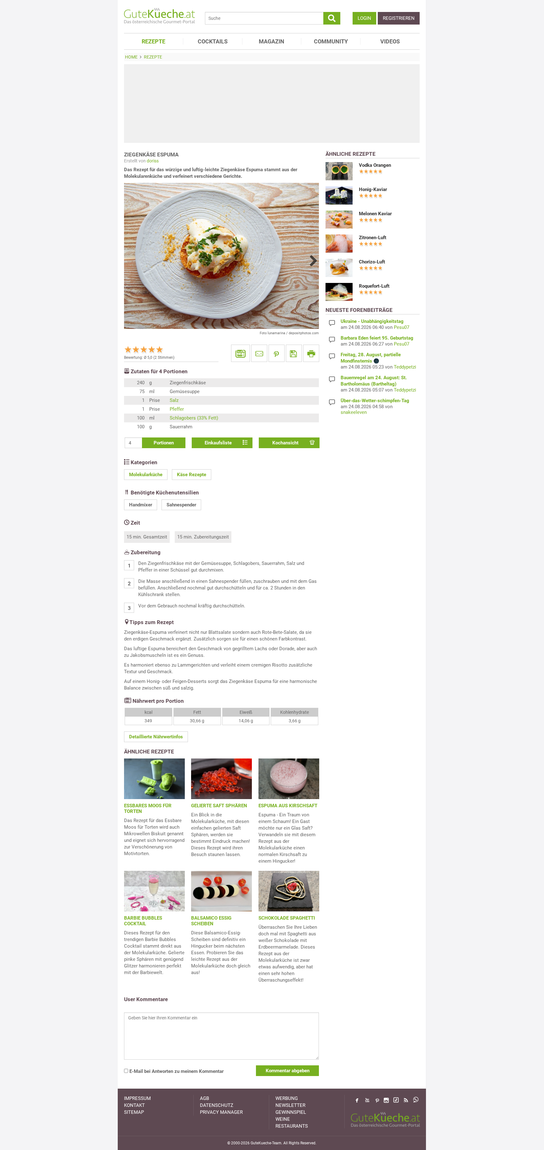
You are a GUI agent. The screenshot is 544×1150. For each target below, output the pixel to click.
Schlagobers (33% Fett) (194, 418)
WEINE (282, 1119)
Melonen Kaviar (375, 214)
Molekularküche (145, 474)
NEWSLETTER (290, 1105)
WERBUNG (286, 1098)
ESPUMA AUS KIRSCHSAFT (287, 806)
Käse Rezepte (191, 474)
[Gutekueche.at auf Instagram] (386, 1100)
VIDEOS (390, 41)
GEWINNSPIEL (290, 1112)
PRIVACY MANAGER (221, 1112)
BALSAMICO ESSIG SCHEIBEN (211, 921)
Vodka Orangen (375, 165)
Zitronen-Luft (372, 237)
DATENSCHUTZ (216, 1105)
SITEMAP (134, 1112)
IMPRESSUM (137, 1098)
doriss (153, 160)
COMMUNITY (331, 41)
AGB (204, 1098)
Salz (174, 400)
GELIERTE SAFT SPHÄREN (219, 806)
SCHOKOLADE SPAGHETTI (286, 918)
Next (311, 260)
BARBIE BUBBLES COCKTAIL (143, 921)
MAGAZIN (271, 41)
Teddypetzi (405, 367)
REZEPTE (153, 41)
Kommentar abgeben (287, 1071)
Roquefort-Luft (374, 286)
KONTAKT (134, 1105)
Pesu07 (401, 327)
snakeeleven (354, 412)
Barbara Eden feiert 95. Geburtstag (377, 338)
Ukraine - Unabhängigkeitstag (372, 321)
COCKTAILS (213, 41)
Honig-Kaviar (373, 189)
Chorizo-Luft (372, 262)
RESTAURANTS (291, 1126)
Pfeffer (177, 409)
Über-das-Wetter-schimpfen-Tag (375, 400)
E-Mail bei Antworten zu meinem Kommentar (176, 1071)
